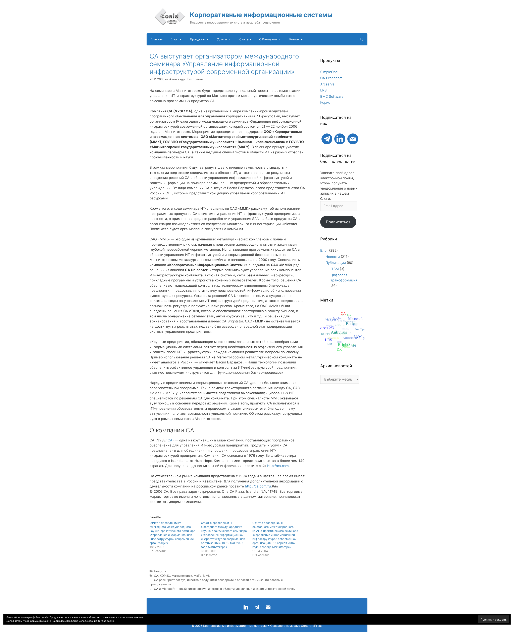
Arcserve (327, 84)
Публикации (335, 263)
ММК (206, 575)
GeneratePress (311, 626)
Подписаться (338, 222)
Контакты (296, 39)
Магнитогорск (182, 575)
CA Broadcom (331, 78)
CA (170, 440)
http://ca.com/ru (258, 486)
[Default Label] (326, 138)
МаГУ (197, 575)
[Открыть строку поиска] (361, 39)
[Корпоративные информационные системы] (170, 16)
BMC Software (332, 96)
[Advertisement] (339, 452)
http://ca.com (278, 466)
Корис (325, 103)
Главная (156, 39)
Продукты (197, 39)
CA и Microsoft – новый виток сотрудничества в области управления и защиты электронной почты (225, 588)
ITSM (334, 269)
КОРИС (165, 575)
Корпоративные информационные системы (261, 15)
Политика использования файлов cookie (90, 620)
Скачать (245, 39)
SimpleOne (329, 72)
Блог (173, 39)
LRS (323, 90)
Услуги (222, 39)
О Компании (268, 39)
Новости (160, 571)
